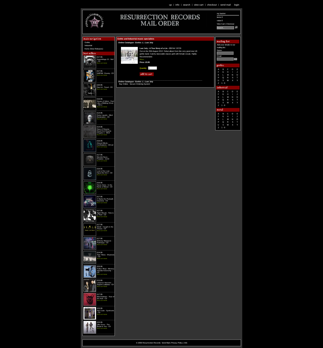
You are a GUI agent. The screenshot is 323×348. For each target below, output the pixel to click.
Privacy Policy (177, 343)
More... (142, 59)
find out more (102, 63)
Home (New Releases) (93, 49)
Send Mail (225, 4)
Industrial (88, 45)
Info (177, 4)
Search (186, 4)
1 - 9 (223, 83)
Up (170, 4)
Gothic (87, 42)
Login (236, 4)
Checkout (212, 4)
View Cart (198, 4)
